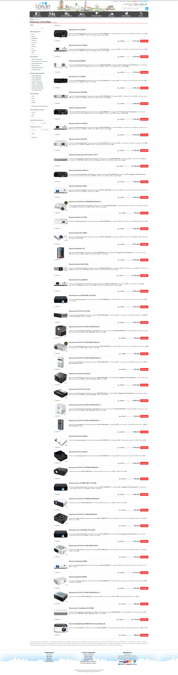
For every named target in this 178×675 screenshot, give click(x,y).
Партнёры (49, 659)
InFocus (34, 46)
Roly (33, 52)
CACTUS (34, 42)
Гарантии (49, 658)
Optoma (34, 50)
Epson (33, 44)
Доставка (123, 1)
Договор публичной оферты (88, 661)
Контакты (116, 1)
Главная (32, 19)
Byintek (34, 40)
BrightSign (35, 38)
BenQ (33, 36)
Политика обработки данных (88, 663)
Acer (33, 34)
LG (33, 48)
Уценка (135, 1)
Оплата (129, 1)
